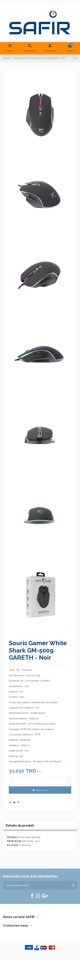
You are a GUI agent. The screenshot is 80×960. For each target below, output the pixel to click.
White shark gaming (29, 837)
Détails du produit (20, 825)
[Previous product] (74, 58)
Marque (12, 837)
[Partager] (10, 802)
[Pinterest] (18, 802)
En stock (12, 845)
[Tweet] (14, 802)
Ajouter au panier (42, 790)
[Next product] (76, 58)
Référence (14, 841)
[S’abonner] (73, 885)
